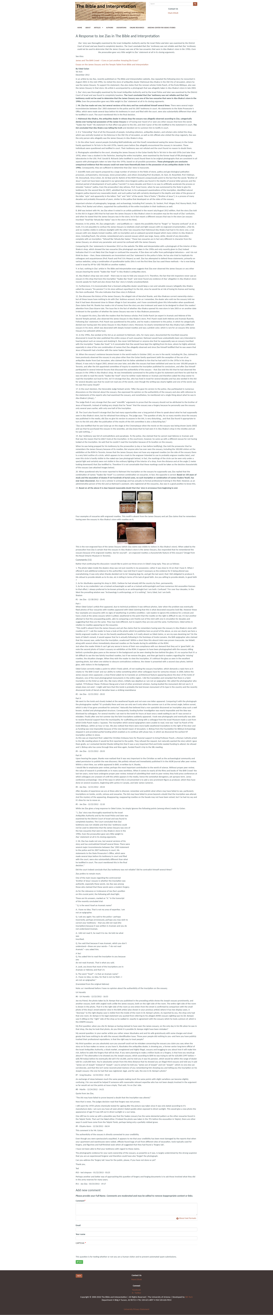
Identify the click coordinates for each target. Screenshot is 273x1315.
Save (80, 1262)
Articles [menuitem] (96, 28)
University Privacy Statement (136, 1309)
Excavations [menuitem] (121, 28)
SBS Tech (189, 1297)
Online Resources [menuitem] (137, 28)
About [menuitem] (88, 28)
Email (78, 1225)
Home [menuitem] (79, 28)
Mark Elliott (173, 13)
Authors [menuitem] (109, 28)
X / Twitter (136, 1293)
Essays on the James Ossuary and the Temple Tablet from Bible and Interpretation (112, 65)
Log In (79, 1276)
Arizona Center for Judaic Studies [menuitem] (161, 28)
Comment (80, 1201)
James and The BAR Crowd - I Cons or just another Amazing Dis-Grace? (107, 61)
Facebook (136, 1290)
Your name (80, 1234)
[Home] (110, 12)
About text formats (187, 1218)
